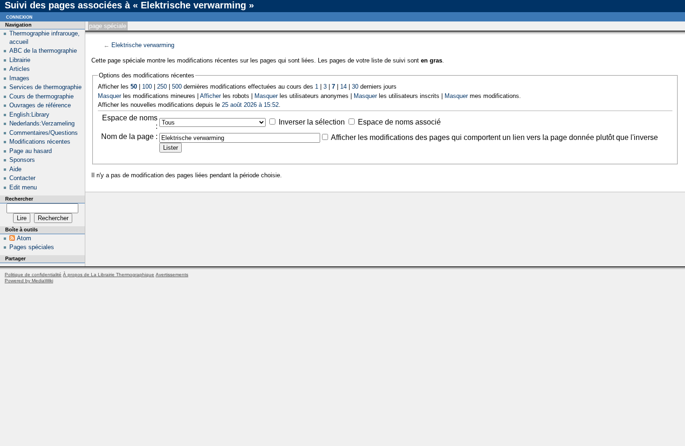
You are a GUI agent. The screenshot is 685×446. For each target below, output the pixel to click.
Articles (19, 68)
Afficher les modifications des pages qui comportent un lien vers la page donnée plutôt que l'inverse (494, 137)
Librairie (19, 59)
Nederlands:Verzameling (42, 123)
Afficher (210, 95)
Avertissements (172, 274)
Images (19, 78)
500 (177, 86)
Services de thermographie (45, 87)
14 (343, 86)
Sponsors (22, 159)
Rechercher (19, 199)
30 (355, 86)
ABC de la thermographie (43, 50)
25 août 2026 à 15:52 (250, 104)
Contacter (22, 177)
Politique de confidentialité (33, 274)
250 (162, 86)
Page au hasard (30, 150)
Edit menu (23, 187)
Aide (15, 169)
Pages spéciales (31, 247)
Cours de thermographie (41, 96)
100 (147, 86)
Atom (24, 238)
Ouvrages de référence (40, 105)
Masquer (109, 95)
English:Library (29, 114)
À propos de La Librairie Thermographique (108, 274)
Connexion (19, 16)
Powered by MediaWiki (29, 280)
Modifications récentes (39, 141)
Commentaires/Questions (43, 132)
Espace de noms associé (399, 122)
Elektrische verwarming (142, 45)
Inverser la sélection (312, 122)
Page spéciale (107, 25)
